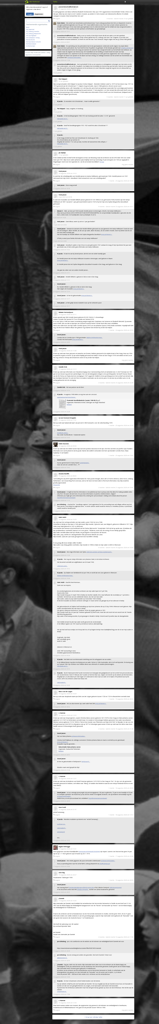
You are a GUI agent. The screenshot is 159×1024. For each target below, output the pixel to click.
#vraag (102, 162)
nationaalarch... (61, 682)
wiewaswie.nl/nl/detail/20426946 (89, 851)
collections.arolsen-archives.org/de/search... (99, 552)
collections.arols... (62, 566)
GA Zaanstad (30, 29)
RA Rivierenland (31, 44)
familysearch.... (85, 761)
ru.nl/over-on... (61, 824)
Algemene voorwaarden (33, 55)
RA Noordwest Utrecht (33, 42)
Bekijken (69, 404)
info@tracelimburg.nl (127, 48)
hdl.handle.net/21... (62, 119)
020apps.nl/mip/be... (83, 889)
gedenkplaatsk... (84, 463)
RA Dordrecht (30, 40)
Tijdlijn (55, 1)
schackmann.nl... (62, 991)
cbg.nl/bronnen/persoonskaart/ (66, 498)
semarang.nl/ (61, 832)
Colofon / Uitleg (45, 52)
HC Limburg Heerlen (32, 31)
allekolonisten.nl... (62, 958)
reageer (57, 18)
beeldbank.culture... (62, 433)
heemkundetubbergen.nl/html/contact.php (81, 887)
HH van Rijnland (31, 35)
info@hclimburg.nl (104, 864)
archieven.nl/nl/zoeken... (74, 57)
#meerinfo (56, 485)
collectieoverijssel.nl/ (115, 887)
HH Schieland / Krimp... (33, 38)
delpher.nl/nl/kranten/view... (94, 337)
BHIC (27, 27)
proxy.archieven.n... (106, 234)
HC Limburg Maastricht (33, 33)
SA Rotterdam (30, 46)
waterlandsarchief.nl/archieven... (66, 397)
